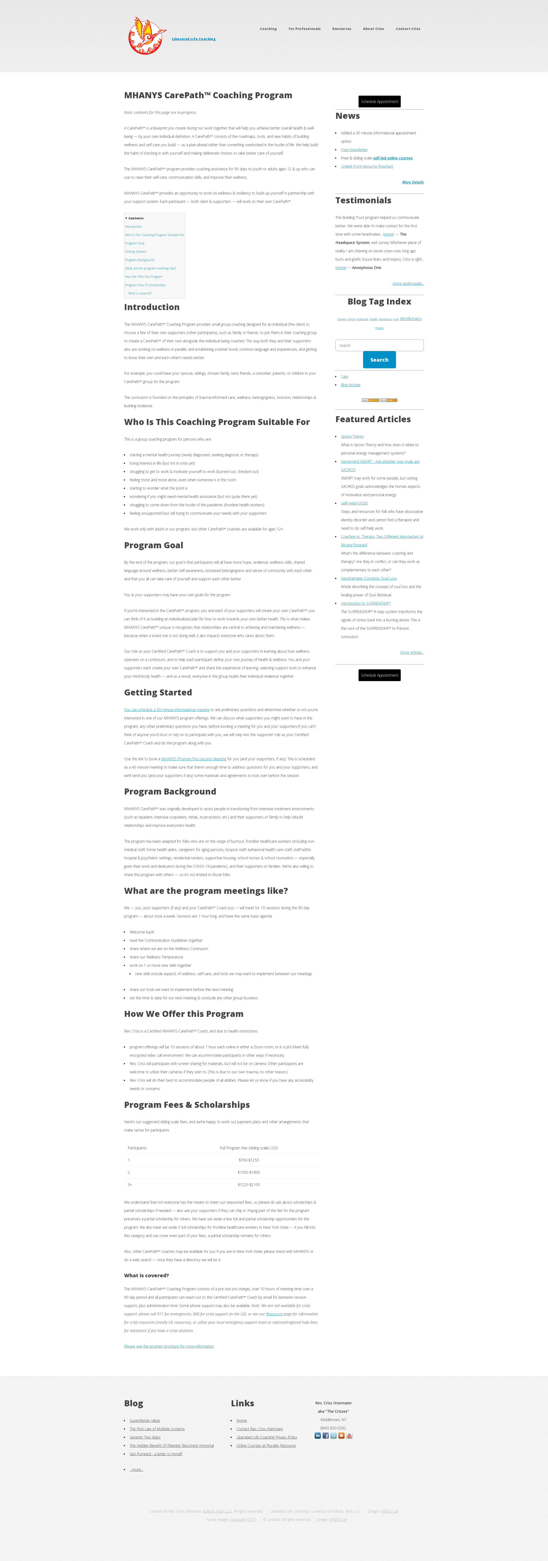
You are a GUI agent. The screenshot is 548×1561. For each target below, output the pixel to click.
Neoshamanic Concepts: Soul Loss (369, 578)
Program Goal (134, 243)
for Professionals (305, 28)
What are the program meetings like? (150, 268)
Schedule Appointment (379, 101)
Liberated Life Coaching (194, 39)
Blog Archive (350, 384)
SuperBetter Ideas (145, 1420)
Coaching (268, 28)
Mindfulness (411, 318)
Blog (133, 1403)
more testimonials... (408, 283)
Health (373, 319)
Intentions (385, 319)
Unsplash (238, 1519)
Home (242, 1420)
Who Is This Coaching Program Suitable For (154, 235)
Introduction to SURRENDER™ (366, 603)
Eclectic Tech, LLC (217, 1511)
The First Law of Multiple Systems (157, 1428)
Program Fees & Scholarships (145, 285)
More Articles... (412, 652)
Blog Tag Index (379, 301)
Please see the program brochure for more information (169, 1346)
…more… (136, 1469)
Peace (379, 328)
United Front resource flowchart (367, 166)
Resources (341, 28)
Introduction (133, 226)
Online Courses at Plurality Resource (266, 1445)
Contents (136, 218)
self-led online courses (393, 157)
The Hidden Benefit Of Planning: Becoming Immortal (172, 1445)
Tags (344, 376)
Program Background (139, 260)
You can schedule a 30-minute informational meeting (167, 709)
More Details (413, 182)
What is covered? (140, 293)
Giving (351, 319)
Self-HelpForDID (354, 503)
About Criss (373, 28)
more (388, 234)
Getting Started (135, 252)
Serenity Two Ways (145, 1437)
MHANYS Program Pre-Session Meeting (193, 758)
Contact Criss (408, 28)
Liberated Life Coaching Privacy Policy (267, 1437)
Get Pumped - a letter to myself (156, 1453)
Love (396, 319)
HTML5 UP (389, 1511)
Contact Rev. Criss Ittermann (260, 1428)
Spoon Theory (352, 436)
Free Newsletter (354, 149)
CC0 (251, 1519)
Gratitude (362, 319)
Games (341, 319)
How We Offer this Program (143, 277)
